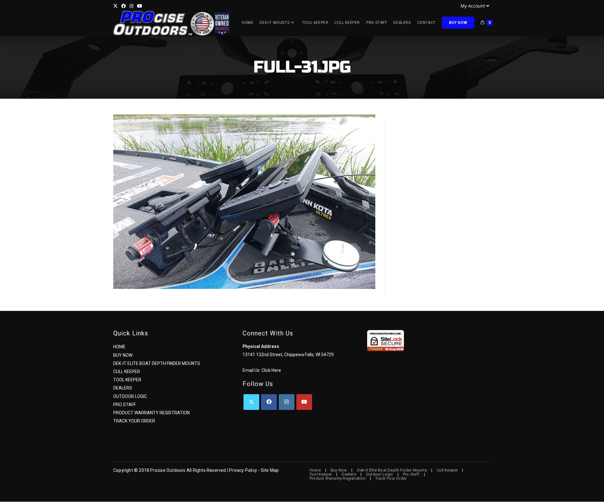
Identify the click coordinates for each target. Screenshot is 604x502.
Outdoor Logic (130, 396)
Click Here (271, 370)
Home (119, 346)
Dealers (122, 387)
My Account (473, 6)
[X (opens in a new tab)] (116, 6)
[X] (251, 402)
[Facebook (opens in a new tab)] (124, 6)
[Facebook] (269, 402)
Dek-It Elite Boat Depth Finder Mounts (156, 363)
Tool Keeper (127, 379)
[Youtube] (304, 402)
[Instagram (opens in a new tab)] (131, 6)
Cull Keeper (126, 371)
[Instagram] (286, 402)
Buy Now (122, 355)
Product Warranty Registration (151, 412)
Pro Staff (124, 404)
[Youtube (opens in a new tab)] (139, 6)
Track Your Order (134, 420)
